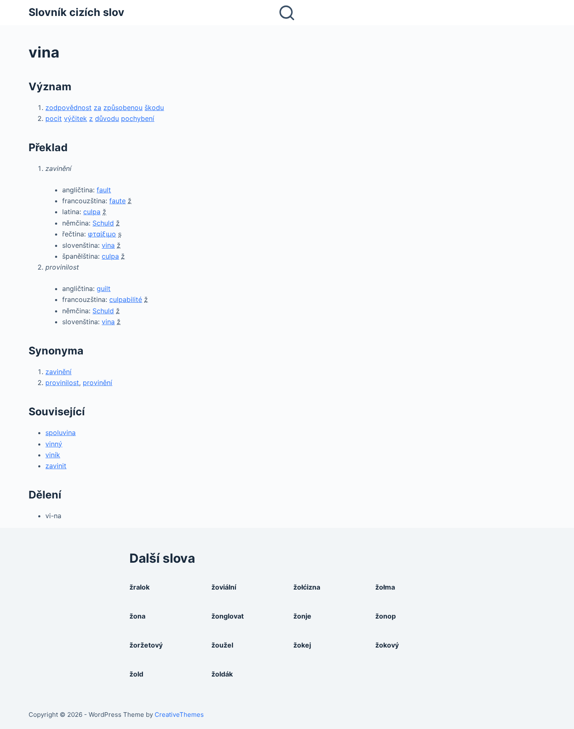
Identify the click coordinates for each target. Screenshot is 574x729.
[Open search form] (286, 12)
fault (104, 190)
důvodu (107, 118)
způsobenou (122, 107)
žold (136, 674)
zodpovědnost (68, 107)
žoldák (222, 674)
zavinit (55, 466)
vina (108, 245)
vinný (53, 444)
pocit (53, 118)
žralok (139, 587)
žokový (387, 645)
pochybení (137, 118)
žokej (302, 645)
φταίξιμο (102, 234)
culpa (91, 211)
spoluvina (60, 432)
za (97, 107)
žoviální (223, 587)
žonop (385, 616)
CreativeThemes (179, 715)
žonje (302, 616)
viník (52, 455)
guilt (104, 288)
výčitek (75, 118)
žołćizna (306, 587)
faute (117, 201)
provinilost (62, 382)
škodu (154, 107)
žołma (385, 587)
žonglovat (227, 616)
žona (137, 616)
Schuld (103, 223)
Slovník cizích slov (76, 12)
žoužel (222, 645)
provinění (97, 382)
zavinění (58, 371)
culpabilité (125, 299)
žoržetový (146, 645)
